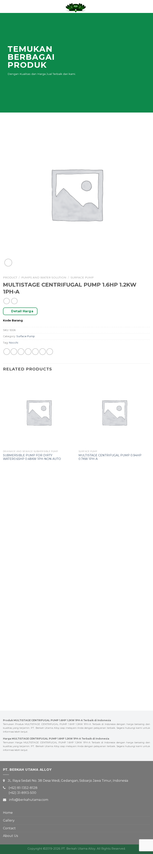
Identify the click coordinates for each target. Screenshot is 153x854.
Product (10, 277)
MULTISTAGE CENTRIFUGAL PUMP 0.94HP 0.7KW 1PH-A (109, 457)
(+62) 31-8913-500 (22, 793)
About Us (10, 836)
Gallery (9, 820)
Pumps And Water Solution (43, 277)
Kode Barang (13, 320)
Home (8, 813)
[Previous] (3, 536)
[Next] (150, 536)
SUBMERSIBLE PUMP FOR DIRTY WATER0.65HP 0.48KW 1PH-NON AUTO (32, 457)
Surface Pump (82, 277)
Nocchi (13, 342)
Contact (9, 828)
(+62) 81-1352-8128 (23, 788)
